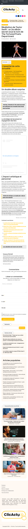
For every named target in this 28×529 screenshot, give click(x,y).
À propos (3, 485)
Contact (3, 487)
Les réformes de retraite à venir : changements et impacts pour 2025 (13, 344)
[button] (7, 263)
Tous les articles (5, 492)
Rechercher (7, 324)
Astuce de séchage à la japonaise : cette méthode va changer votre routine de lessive (14, 375)
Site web (3, 307)
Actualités (14, 418)
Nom (3, 295)
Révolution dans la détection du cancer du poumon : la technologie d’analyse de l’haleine (13, 340)
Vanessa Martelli (8, 254)
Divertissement (4, 24)
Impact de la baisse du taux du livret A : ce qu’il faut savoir (13, 348)
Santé (14, 435)
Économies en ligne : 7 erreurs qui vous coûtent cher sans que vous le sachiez (17, 21)
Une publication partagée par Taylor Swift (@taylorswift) (14, 172)
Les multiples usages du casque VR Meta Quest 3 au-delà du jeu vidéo (13, 352)
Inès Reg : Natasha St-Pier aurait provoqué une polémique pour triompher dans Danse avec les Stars (14, 241)
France (16, 470)
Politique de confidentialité (8, 490)
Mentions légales (5, 488)
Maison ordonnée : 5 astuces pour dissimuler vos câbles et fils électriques (13, 394)
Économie (14, 453)
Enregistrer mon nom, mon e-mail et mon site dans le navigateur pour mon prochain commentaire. (14, 315)
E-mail (3, 301)
